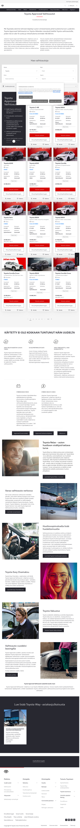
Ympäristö (63, 804)
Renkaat (44, 787)
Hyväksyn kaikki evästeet (55, 101)
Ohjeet (43, 804)
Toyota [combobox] (7, 71)
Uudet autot (7, 783)
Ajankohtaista (64, 783)
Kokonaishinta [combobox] (9, 79)
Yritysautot (7, 795)
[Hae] (65, 5)
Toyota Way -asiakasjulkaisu (64, 787)
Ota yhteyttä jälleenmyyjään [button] (39, 140)
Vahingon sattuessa (47, 807)
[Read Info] (37, 131)
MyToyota (72, 5)
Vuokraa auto (27, 796)
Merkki (5, 67)
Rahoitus (25, 783)
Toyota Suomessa (65, 791)
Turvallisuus (63, 801)
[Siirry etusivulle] (2, 5)
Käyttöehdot (44, 825)
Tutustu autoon (39, 135)
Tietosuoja (72, 825)
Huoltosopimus (27, 790)
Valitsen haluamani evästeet (26, 97)
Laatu (62, 807)
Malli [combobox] (43, 71)
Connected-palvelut (47, 800)
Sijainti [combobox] (44, 79)
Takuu (43, 797)
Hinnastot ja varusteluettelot (9, 790)
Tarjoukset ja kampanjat (30, 793)
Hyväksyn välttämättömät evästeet (39, 101)
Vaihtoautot (7, 786)
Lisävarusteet (45, 790)
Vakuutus (25, 786)
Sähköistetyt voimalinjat (11, 799)
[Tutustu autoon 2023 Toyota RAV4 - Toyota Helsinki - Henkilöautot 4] (40, 264)
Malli (41, 67)
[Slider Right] (76, 98)
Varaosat (44, 793)
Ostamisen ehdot (53, 825)
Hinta (5, 75)
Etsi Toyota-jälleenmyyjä (72, 1)
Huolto (44, 783)
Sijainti (41, 75)
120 (48, 319)
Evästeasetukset (64, 825)
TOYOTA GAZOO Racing (65, 796)
